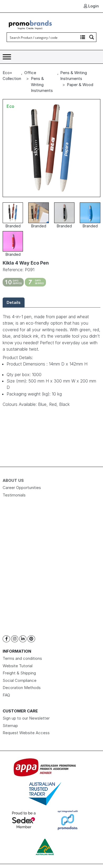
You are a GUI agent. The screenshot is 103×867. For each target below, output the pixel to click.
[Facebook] (6, 639)
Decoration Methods (22, 687)
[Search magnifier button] (91, 37)
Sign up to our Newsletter (26, 718)
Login (93, 5)
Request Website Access (26, 732)
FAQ (6, 695)
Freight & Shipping (19, 672)
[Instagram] (14, 639)
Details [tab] (14, 302)
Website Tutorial (17, 665)
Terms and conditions (22, 658)
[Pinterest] (31, 639)
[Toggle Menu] (7, 57)
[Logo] (30, 24)
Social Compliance (19, 680)
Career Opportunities (22, 487)
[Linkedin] (22, 639)
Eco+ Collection (12, 75)
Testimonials (14, 495)
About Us (13, 480)
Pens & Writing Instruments (42, 84)
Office (30, 72)
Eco (10, 106)
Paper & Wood (80, 84)
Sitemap (10, 725)
